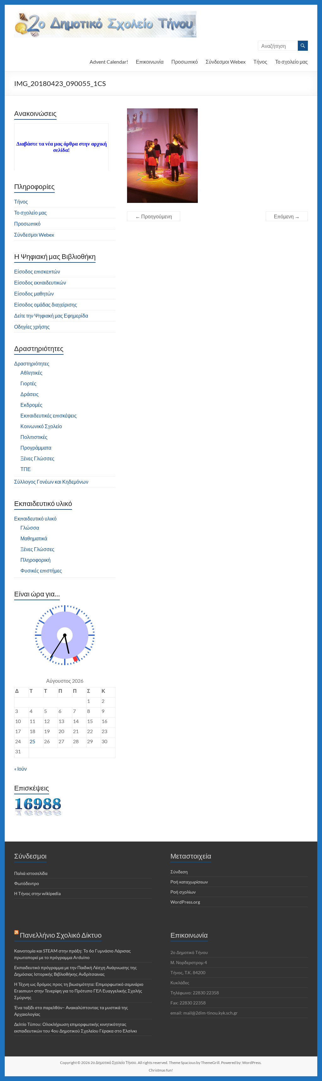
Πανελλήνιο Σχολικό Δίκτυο (61, 935)
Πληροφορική (35, 560)
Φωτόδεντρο (26, 883)
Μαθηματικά (33, 538)
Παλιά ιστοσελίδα (30, 873)
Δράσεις (29, 394)
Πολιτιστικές (33, 437)
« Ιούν (20, 769)
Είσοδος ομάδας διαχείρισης (45, 305)
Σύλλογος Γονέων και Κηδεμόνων (51, 482)
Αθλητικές (31, 373)
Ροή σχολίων (183, 891)
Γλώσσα (29, 528)
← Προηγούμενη (153, 216)
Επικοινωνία (150, 62)
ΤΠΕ (25, 469)
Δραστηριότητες (31, 363)
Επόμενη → (287, 216)
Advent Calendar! (109, 62)
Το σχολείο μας (291, 62)
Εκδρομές (31, 405)
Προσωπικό (184, 62)
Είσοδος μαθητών (34, 293)
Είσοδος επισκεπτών (37, 271)
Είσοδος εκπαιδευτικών (40, 282)
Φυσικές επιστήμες (41, 570)
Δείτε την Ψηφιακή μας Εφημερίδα (51, 316)
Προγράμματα (35, 448)
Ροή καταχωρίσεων (189, 881)
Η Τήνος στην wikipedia (37, 893)
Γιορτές (28, 383)
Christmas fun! (161, 1070)
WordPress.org (185, 902)
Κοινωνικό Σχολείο (41, 426)
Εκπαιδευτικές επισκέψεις (48, 415)
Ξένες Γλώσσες (37, 458)
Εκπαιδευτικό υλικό (35, 518)
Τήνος (260, 62)
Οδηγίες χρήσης (32, 327)
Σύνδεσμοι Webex (226, 62)
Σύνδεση (179, 871)
